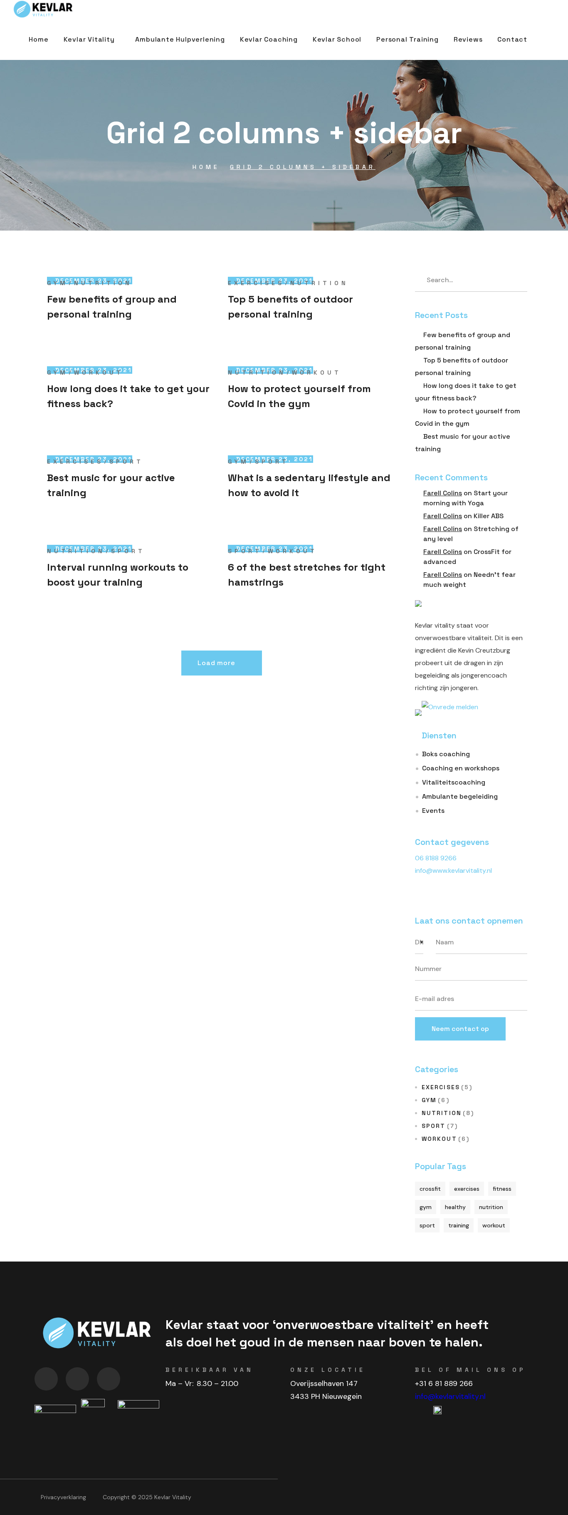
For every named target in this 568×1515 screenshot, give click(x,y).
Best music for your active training (111, 485)
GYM (57, 283)
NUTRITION (103, 283)
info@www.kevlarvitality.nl (453, 870)
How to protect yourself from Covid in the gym (299, 396)
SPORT (126, 461)
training (458, 1225)
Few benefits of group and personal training (112, 306)
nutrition (491, 1207)
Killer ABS (489, 516)
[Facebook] (77, 1379)
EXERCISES (256, 283)
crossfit (430, 1188)
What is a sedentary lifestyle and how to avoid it (309, 485)
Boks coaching (446, 754)
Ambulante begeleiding (460, 796)
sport (427, 1225)
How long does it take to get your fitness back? (128, 396)
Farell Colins (442, 493)
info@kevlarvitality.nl (450, 1396)
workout (493, 1225)
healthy (455, 1207)
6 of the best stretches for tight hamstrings (306, 575)
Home (206, 167)
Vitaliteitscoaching (453, 782)
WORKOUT (98, 372)
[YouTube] (46, 1379)
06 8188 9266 (436, 858)
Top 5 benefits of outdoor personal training (290, 306)
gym (426, 1207)
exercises (466, 1188)
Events (433, 810)
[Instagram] (108, 1379)
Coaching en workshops (460, 768)
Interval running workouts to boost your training (117, 575)
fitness (502, 1188)
